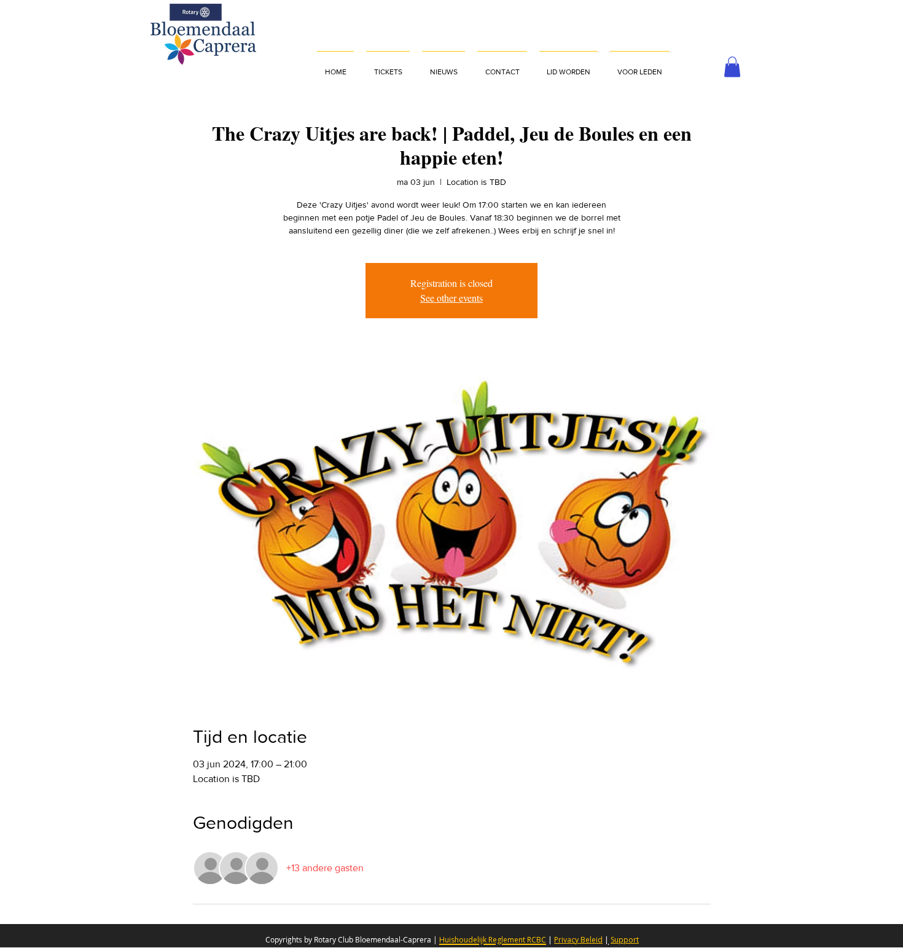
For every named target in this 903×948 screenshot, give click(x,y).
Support (625, 939)
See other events (451, 297)
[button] (640, 66)
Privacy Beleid (578, 939)
